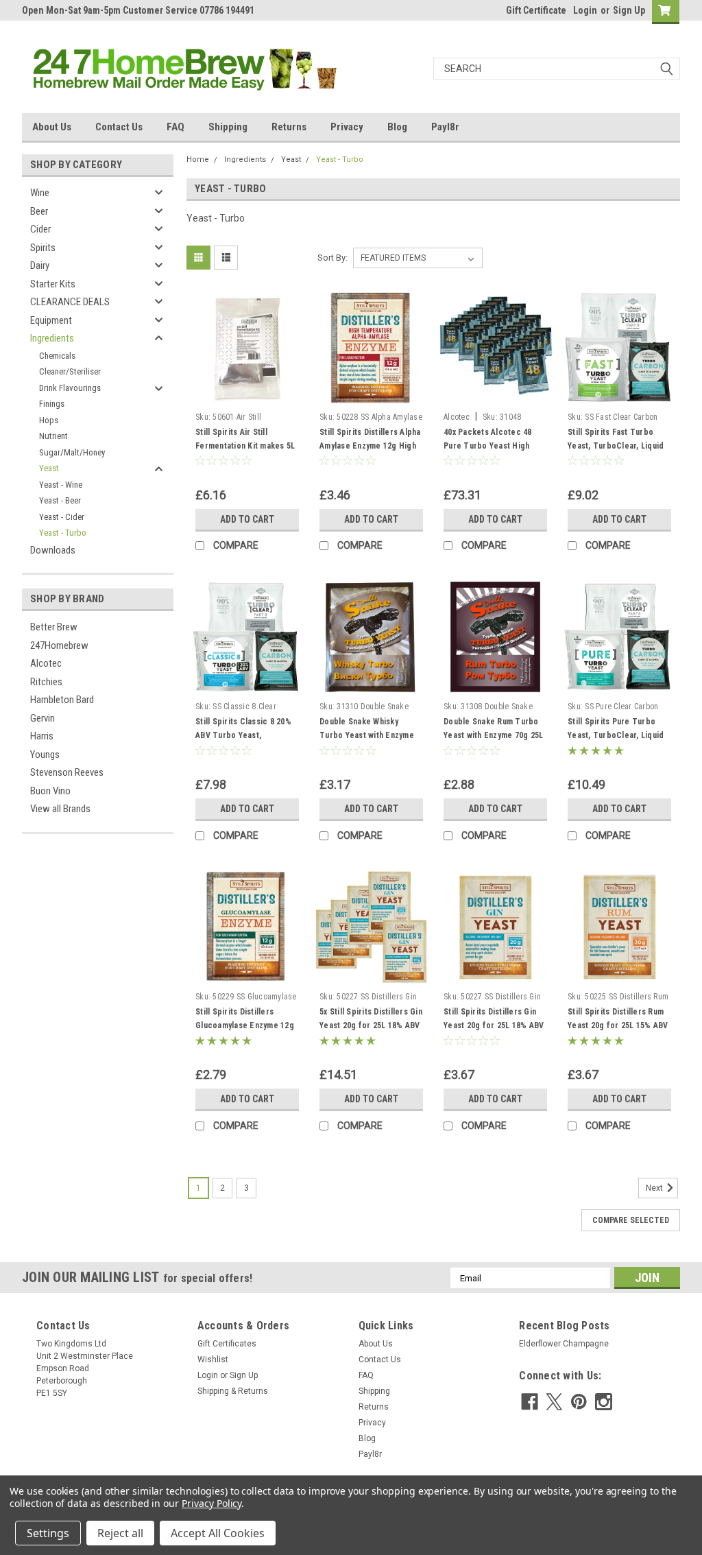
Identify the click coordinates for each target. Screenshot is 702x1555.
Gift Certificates (226, 1344)
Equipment (51, 320)
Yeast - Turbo (62, 532)
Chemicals (57, 356)
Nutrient (53, 436)
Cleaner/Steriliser (70, 371)
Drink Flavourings (70, 388)
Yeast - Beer (60, 500)
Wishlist (212, 1359)
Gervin (42, 718)
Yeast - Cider (61, 517)
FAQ (175, 127)
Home (197, 159)
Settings (48, 1533)
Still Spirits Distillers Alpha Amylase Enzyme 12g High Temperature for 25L (370, 445)
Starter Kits (52, 284)
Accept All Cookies (218, 1533)
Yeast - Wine (60, 484)
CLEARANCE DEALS (70, 302)
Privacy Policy (211, 1503)
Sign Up (629, 10)
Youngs (45, 754)
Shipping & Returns (232, 1391)
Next (655, 1189)
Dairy (39, 265)
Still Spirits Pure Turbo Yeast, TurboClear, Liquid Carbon (616, 735)
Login (585, 10)
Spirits (43, 247)
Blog (397, 127)
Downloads (52, 550)
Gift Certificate (536, 10)
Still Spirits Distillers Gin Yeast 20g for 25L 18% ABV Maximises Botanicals (494, 1025)
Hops (48, 420)
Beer (39, 211)
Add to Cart (247, 519)
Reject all (120, 1533)
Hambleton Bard (62, 699)
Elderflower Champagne (564, 1344)
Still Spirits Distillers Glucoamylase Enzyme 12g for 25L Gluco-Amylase (244, 1025)
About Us (51, 127)
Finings (51, 404)
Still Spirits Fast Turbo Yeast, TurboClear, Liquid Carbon (616, 445)
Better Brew (53, 627)
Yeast (49, 468)
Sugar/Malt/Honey (72, 452)
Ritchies (46, 682)
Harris (41, 736)
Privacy (346, 127)
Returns (288, 127)
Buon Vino (50, 791)
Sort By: (332, 257)
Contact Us (119, 127)
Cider (40, 229)
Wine (39, 193)
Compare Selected (630, 1220)
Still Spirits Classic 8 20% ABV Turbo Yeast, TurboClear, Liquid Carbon (245, 735)
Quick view (247, 395)
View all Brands (60, 809)
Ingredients (52, 338)
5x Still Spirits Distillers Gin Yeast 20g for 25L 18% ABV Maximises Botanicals (370, 1025)
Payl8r (445, 127)
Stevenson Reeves (67, 772)
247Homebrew (59, 645)
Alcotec (46, 663)
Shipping (227, 127)
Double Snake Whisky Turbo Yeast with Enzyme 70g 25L (366, 735)
